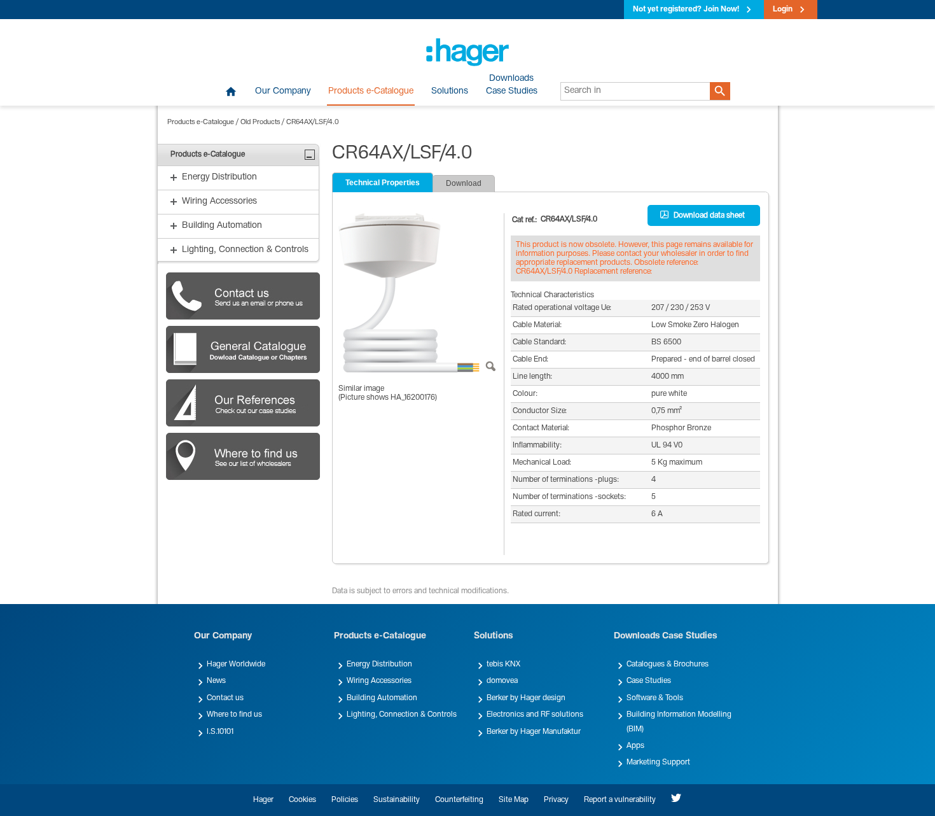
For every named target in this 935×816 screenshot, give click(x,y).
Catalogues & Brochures (668, 664)
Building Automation (382, 698)
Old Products (260, 122)
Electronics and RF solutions (535, 715)
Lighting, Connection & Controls (402, 715)
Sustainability (396, 800)
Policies (344, 800)
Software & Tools (655, 698)
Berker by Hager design (526, 698)
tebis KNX (503, 664)
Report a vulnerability (620, 800)
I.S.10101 (220, 732)
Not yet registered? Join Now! (686, 9)
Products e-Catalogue (370, 91)
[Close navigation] (310, 155)
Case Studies (649, 681)
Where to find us (234, 715)
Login (783, 9)
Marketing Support (658, 762)
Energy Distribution (379, 664)
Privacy (556, 800)
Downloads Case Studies (665, 636)
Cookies (302, 800)
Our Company (282, 91)
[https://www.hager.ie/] (467, 52)
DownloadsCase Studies (511, 85)
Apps (635, 746)
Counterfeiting (459, 800)
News (216, 681)
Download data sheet (709, 216)
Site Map (514, 800)
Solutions (449, 91)
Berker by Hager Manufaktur (534, 732)
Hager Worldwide (236, 664)
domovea (502, 681)
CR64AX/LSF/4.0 (312, 122)
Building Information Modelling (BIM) (679, 722)
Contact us (225, 698)
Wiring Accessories (379, 681)
